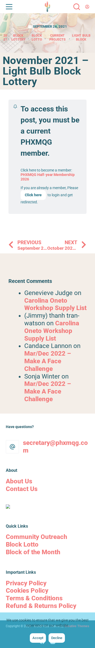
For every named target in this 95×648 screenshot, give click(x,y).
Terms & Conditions (34, 598)
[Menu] (9, 6)
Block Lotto (37, 37)
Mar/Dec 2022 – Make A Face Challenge (47, 361)
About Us (19, 481)
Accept (37, 638)
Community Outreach (36, 537)
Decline (56, 638)
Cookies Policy (27, 590)
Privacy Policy (26, 583)
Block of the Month (33, 552)
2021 (5, 37)
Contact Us (21, 489)
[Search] (76, 6)
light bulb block (81, 37)
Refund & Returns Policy (41, 606)
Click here (33, 195)
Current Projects (57, 37)
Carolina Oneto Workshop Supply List (55, 304)
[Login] (87, 7)
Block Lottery (18, 37)
